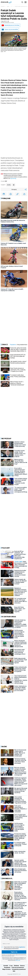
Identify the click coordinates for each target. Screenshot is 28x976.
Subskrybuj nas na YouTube (12, 25)
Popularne (13, 344)
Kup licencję (13, 178)
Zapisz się (14, 952)
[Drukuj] (11, 194)
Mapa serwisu (6, 969)
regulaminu (22, 947)
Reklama (16, 965)
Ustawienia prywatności (19, 969)
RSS (14, 971)
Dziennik (3, 6)
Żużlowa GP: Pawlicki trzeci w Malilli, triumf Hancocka (13, 244)
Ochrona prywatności (18, 967)
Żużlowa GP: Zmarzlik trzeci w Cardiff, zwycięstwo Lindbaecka (12, 289)
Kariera (22, 965)
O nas (11, 965)
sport (8, 6)
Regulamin (7, 967)
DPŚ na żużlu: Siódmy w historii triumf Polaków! (12, 267)
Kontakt (6, 965)
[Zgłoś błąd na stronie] (24, 194)
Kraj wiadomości (22, 344)
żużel (9, 185)
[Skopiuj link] (17, 194)
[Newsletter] (4, 194)
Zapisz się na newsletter (11, 29)
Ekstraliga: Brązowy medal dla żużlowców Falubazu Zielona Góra (13, 221)
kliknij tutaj (17, 960)
